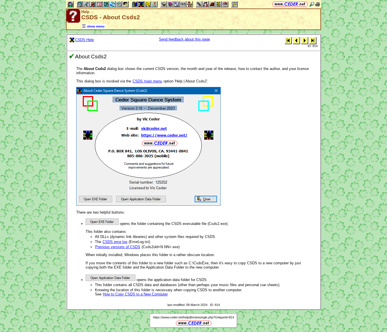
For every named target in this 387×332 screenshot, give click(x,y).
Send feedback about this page (184, 39)
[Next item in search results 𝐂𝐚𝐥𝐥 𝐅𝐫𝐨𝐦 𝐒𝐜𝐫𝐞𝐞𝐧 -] (304, 40)
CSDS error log (115, 242)
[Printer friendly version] (317, 4)
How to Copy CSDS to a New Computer (135, 294)
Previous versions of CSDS (117, 247)
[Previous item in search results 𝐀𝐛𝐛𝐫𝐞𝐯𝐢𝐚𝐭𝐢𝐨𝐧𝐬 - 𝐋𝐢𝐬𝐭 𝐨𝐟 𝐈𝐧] (296, 40)
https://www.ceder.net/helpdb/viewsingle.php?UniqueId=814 (193, 317)
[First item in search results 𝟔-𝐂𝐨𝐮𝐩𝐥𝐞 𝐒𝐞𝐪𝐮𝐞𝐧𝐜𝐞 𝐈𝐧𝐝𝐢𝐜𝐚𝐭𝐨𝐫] (288, 40)
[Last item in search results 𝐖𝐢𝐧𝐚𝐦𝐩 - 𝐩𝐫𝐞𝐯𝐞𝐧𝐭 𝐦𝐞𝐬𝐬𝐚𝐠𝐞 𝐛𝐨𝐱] (312, 40)
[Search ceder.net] (312, 4)
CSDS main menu (147, 81)
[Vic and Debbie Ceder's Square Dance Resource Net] (290, 4)
